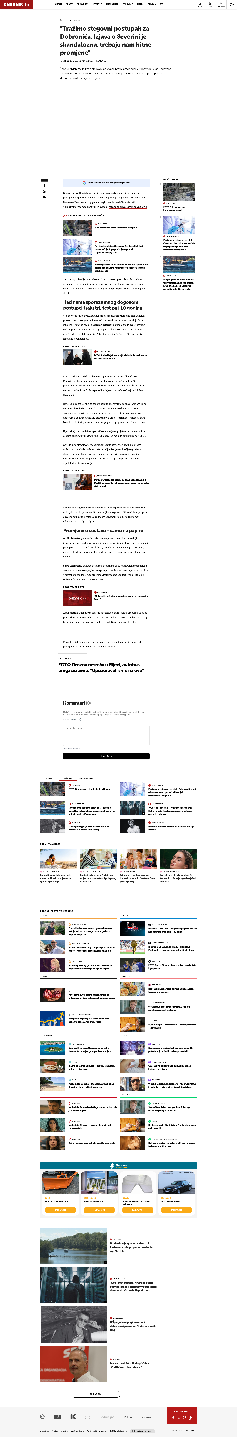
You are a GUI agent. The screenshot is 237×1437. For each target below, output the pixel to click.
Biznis (140, 4)
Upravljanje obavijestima (144, 1431)
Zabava (152, 4)
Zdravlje (128, 4)
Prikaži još (95, 1394)
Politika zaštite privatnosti (97, 1431)
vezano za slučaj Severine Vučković (128, 206)
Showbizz (82, 4)
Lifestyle (97, 4)
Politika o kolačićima (118, 1431)
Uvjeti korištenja (77, 1431)
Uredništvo (44, 1431)
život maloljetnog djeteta (112, 431)
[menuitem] (231, 4)
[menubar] (231, 4)
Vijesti (58, 4)
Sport (69, 4)
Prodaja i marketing (60, 1431)
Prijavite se (106, 756)
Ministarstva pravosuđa (79, 538)
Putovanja (112, 4)
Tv (161, 4)
